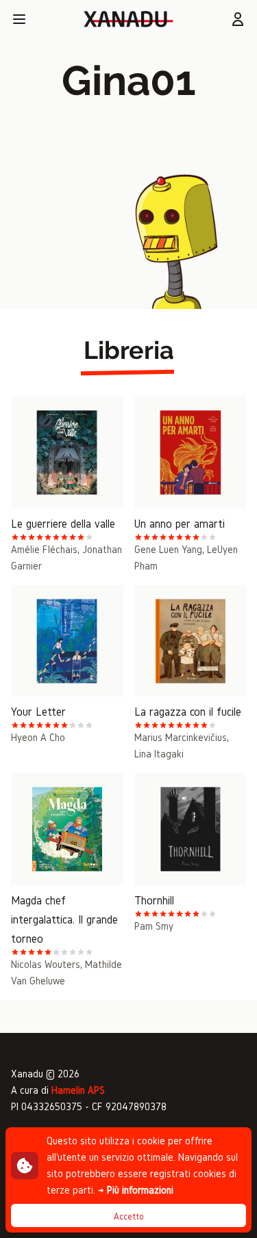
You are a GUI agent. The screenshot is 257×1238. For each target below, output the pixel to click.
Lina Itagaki (159, 753)
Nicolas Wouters (45, 964)
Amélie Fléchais (44, 549)
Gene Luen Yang (168, 549)
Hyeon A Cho (38, 737)
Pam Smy (153, 926)
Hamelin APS (78, 1090)
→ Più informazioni (135, 1190)
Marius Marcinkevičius (180, 737)
